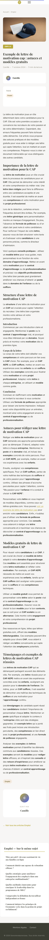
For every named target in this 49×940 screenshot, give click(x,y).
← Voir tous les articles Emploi (17, 825)
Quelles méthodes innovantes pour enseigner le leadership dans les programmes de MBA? (21, 887)
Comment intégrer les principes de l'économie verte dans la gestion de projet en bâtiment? (24, 907)
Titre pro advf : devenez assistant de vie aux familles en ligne (23, 858)
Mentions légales (20, 927)
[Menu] (29, 2)
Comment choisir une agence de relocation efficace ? (24, 866)
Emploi (13, 12)
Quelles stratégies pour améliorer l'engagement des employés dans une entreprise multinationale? (22, 876)
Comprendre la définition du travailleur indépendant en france (23, 897)
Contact (33, 927)
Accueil (6, 12)
